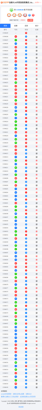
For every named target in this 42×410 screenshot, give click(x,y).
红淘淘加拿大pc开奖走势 (28, 396)
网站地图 (21, 407)
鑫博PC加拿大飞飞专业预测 (9, 396)
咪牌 (31, 20)
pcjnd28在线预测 (6, 394)
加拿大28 (28, 394)
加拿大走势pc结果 (18, 394)
